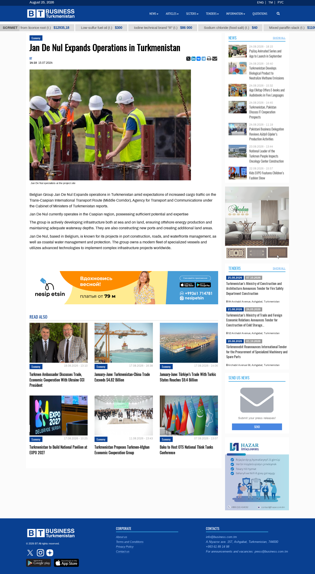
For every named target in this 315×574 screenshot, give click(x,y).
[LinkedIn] (193, 59)
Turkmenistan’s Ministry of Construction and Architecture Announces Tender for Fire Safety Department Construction (254, 288)
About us (121, 537)
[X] (188, 59)
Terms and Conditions (129, 542)
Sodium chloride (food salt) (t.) (204, 28)
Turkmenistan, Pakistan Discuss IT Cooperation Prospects (262, 112)
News (233, 38)
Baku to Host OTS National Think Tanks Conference (186, 449)
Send (257, 426)
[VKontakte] (198, 59)
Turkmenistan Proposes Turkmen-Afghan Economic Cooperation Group (122, 449)
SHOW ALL (279, 37)
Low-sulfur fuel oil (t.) (75, 28)
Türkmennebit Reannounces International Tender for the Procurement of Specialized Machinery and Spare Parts (257, 351)
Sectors (191, 14)
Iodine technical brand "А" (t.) (137, 28)
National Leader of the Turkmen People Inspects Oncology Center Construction (266, 155)
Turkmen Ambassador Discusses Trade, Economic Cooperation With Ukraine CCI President (57, 380)
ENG (260, 2)
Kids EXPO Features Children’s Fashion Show (266, 175)
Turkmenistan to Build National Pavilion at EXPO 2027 (58, 449)
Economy (36, 38)
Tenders (235, 268)
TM (270, 2)
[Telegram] (204, 59)
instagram (40, 552)
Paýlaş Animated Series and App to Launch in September (265, 53)
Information (234, 14)
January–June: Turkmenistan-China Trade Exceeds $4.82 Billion (122, 377)
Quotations (260, 14)
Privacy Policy (125, 546)
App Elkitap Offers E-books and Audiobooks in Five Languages (267, 92)
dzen (49, 552)
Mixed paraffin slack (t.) (266, 28)
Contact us (122, 551)
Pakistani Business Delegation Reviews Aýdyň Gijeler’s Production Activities (266, 134)
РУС (281, 2)
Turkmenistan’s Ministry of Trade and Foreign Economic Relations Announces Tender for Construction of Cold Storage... (254, 319)
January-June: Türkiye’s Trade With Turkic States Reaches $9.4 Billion (188, 377)
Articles (171, 14)
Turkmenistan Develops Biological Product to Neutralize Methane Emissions (266, 73)
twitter (30, 552)
